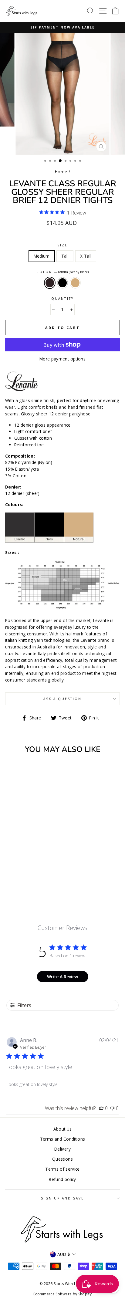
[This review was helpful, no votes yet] (101, 1108)
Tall (65, 256)
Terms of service (62, 1169)
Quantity (62, 298)
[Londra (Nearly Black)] (20, 879)
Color (62, 272)
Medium (42, 256)
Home (61, 171)
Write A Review (62, 976)
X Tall (85, 256)
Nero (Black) (62, 282)
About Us (62, 1129)
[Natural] (34, 879)
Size (62, 245)
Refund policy (62, 1179)
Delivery (62, 1149)
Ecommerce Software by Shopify (62, 1294)
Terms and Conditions (62, 1139)
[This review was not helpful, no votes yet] (112, 1108)
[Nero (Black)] (27, 879)
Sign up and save (62, 1198)
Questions (62, 1159)
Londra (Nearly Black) (50, 282)
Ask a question (62, 699)
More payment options (62, 359)
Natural (75, 282)
